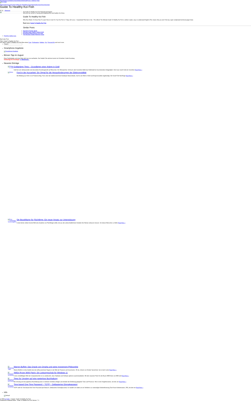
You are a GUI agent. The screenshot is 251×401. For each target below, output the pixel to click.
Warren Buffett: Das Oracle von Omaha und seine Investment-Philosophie (46, 367)
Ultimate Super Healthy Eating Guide (33, 32)
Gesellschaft (14, 4)
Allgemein (3, 4)
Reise (27, 4)
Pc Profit (7, 399)
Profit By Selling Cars (10, 36)
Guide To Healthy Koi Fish (38, 23)
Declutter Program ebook (30, 30)
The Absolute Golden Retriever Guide (33, 34)
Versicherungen (45, 4)
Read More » (138, 70)
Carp (30, 42)
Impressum (6, 0)
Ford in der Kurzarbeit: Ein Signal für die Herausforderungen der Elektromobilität (51, 72)
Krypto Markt (21, 4)
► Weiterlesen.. (24, 59)
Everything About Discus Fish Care (33, 33)
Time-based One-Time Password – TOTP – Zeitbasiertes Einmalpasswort (45, 384)
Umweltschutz (37, 4)
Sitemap (24, 0)
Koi (46, 42)
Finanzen (8, 4)
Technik (31, 4)
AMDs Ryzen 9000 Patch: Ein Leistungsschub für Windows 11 (41, 373)
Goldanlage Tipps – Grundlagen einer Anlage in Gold (36, 67)
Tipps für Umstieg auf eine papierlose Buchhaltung (35, 378)
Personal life (51, 42)
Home (1, 0)
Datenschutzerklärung (16, 0)
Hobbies (42, 42)
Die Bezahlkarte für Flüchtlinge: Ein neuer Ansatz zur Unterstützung (46, 220)
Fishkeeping (35, 42)
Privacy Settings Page (33, 0)
